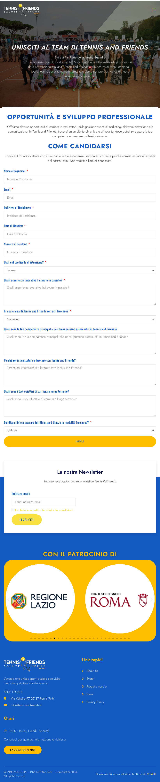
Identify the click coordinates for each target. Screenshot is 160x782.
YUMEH (151, 774)
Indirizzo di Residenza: (18, 207)
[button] (8, 599)
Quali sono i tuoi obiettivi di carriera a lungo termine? (36, 391)
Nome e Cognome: (15, 171)
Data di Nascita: (14, 225)
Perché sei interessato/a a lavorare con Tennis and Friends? (40, 360)
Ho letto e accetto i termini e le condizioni (44, 510)
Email (7, 189)
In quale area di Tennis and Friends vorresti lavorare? (36, 311)
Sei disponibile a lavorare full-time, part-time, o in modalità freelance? (47, 422)
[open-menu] (153, 10)
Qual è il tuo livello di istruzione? (24, 262)
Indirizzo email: (21, 493)
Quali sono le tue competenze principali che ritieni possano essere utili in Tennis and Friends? (60, 329)
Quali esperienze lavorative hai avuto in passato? (33, 280)
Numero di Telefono (16, 244)
